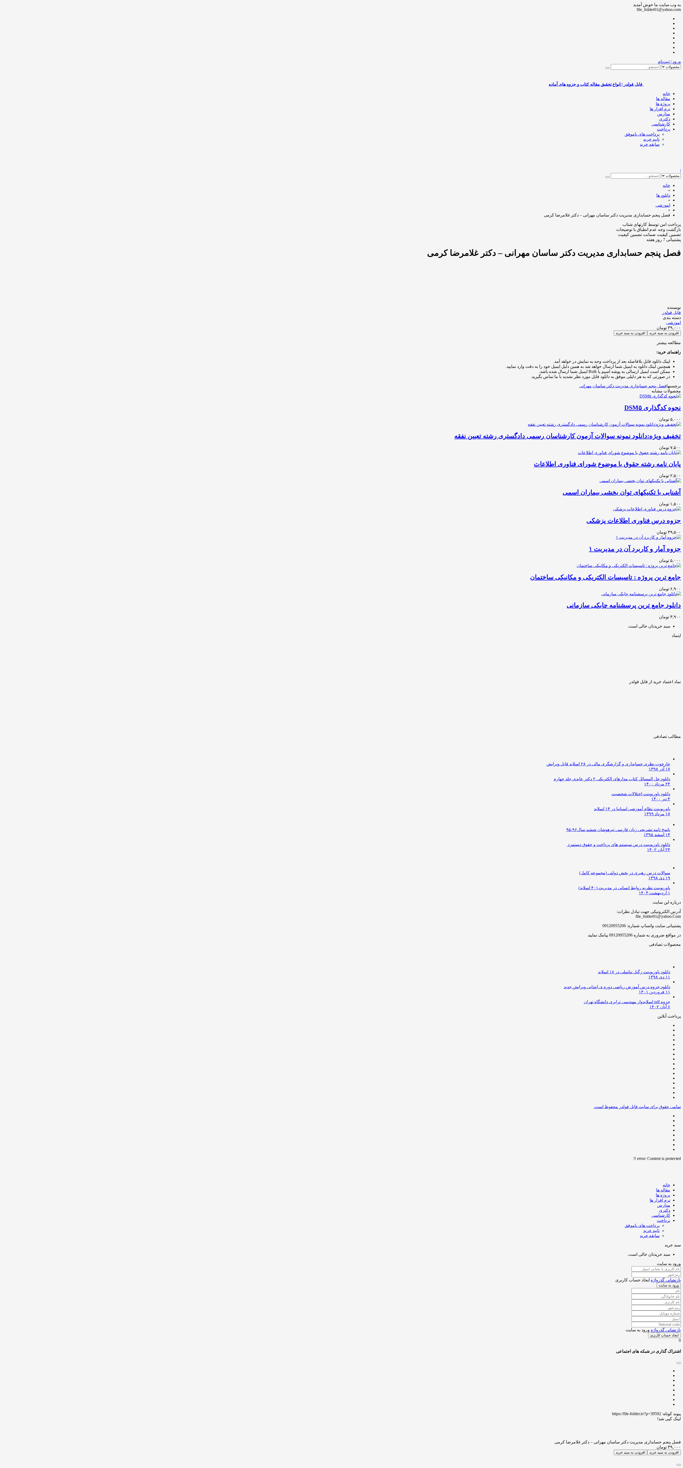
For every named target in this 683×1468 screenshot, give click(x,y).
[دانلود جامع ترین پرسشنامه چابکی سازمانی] (641, 594)
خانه (666, 93)
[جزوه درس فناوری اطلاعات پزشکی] (647, 509)
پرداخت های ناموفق (642, 134)
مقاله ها (663, 98)
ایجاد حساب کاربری (664, 1335)
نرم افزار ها (660, 109)
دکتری (664, 119)
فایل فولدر (671, 312)
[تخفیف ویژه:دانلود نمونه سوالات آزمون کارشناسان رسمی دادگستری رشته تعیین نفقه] (604, 424)
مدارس (663, 114)
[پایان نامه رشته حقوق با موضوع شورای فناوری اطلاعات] (629, 452)
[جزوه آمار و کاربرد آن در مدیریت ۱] (648, 537)
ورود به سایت (669, 1285)
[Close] (679, 1465)
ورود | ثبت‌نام (669, 61)
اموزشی (673, 322)
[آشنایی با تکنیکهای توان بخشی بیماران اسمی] (640, 480)
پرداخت (663, 129)
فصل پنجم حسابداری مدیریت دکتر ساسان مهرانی (622, 386)
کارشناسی (661, 124)
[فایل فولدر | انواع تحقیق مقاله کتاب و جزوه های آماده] (662, 165)
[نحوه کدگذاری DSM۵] (660, 396)
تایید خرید (651, 139)
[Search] (607, 68)
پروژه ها (663, 103)
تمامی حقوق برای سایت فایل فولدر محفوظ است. (637, 1106)
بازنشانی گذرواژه (666, 1280)
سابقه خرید (650, 144)
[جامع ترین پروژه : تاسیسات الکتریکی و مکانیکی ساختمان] (629, 565)
